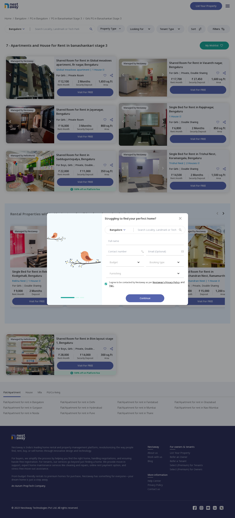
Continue (145, 298)
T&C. (111, 285)
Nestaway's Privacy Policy (166, 282)
